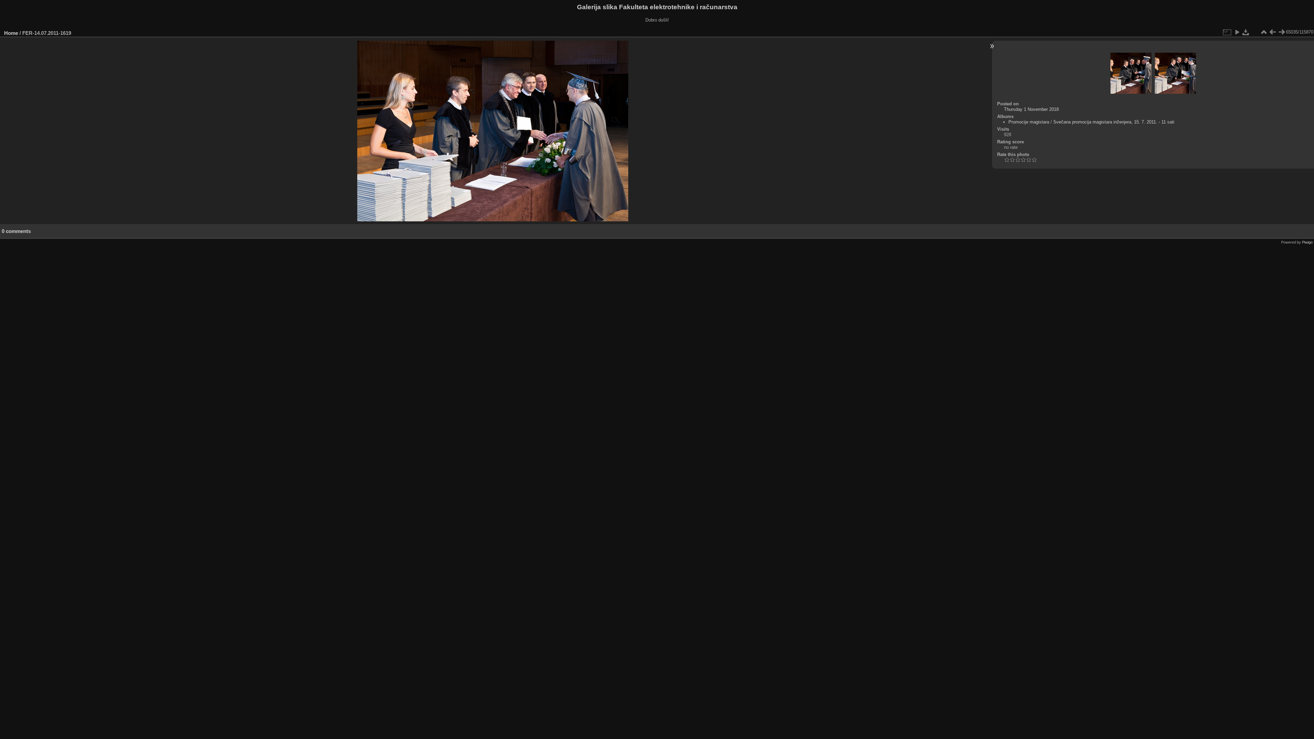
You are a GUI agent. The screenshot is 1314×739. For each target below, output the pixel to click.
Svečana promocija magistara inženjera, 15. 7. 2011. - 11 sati (1113, 122)
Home (11, 33)
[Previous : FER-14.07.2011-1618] (1272, 32)
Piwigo (1307, 242)
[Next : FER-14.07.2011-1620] (1281, 32)
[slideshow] (1237, 32)
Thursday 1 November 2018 (1031, 109)
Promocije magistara (1028, 122)
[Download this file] (1245, 32)
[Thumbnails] (1263, 32)
